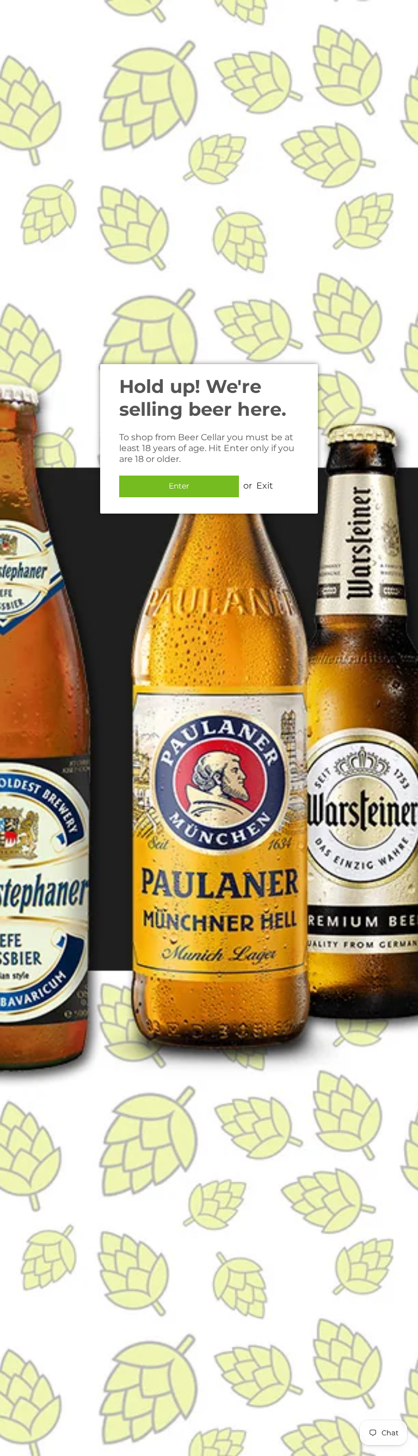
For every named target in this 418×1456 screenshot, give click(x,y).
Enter (179, 486)
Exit (264, 485)
